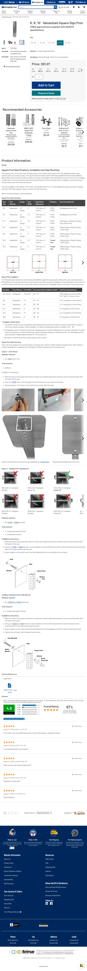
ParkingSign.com (7, 17)
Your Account (8, 895)
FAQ (46, 863)
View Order (8, 904)
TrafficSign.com (69, 952)
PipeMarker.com (40, 953)
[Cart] (84, 7)
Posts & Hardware (82, 12)
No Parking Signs (17, 12)
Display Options (29, 813)
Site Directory (9, 884)
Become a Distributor (52, 895)
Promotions (49, 875)
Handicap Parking (30, 12)
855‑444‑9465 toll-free (13, 940)
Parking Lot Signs (56, 12)
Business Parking (69, 12)
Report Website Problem (12, 871)
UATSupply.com (59, 953)
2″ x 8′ (60, 43)
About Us (7, 859)
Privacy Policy (9, 863)
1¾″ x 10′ (51, 43)
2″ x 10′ (68, 43)
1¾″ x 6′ (34, 43)
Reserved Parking (43, 12)
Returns (7, 908)
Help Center (49, 859)
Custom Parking (4, 12)
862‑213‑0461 (61, 98)
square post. (45, 462)
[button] (81, 965)
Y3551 (22, 624)
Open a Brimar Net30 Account (55, 887)
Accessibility (8, 879)
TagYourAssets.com (50, 953)
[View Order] (73, 7)
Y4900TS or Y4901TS (15, 602)
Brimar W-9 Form (51, 891)
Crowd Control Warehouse (58, 952)
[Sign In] (78, 7)
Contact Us (8, 867)
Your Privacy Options (11, 912)
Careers (48, 871)
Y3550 (16, 522)
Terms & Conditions (11, 875)
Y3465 (10, 522)
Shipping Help (50, 867)
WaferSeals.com (69, 953)
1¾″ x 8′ (43, 43)
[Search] (55, 7)
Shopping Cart (9, 899)
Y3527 (10, 359)
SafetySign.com (47, 952)
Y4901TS (15, 624)
